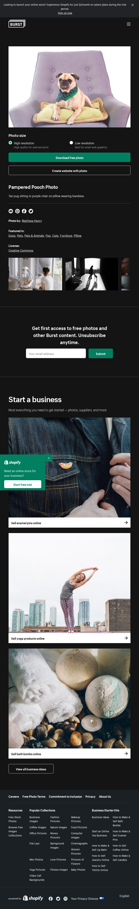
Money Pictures (55, 835)
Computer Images (77, 835)
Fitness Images (59, 869)
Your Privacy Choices (84, 898)
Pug (48, 235)
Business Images (35, 819)
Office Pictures (38, 833)
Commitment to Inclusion (65, 796)
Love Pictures (58, 859)
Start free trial (22, 484)
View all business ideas (31, 768)
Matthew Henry (32, 220)
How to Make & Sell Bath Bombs (121, 821)
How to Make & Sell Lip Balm (100, 847)
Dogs (12, 235)
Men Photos (36, 859)
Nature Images (58, 827)
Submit (101, 353)
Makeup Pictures (76, 819)
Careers (14, 796)
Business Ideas (100, 817)
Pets (20, 235)
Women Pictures (76, 851)
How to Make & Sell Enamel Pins (121, 835)
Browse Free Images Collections (16, 831)
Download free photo (69, 157)
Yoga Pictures (37, 869)
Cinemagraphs (79, 843)
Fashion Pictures (55, 819)
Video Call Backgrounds (37, 877)
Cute (55, 235)
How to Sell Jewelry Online (100, 857)
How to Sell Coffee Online (121, 847)
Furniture (66, 235)
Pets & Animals (34, 235)
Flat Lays (34, 843)
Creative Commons (21, 250)
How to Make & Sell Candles (121, 857)
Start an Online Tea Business (100, 833)
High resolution (24, 143)
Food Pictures (79, 827)
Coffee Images (38, 827)
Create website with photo (69, 170)
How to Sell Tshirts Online (100, 868)
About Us (105, 796)
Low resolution (84, 143)
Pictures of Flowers (77, 861)
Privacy (90, 796)
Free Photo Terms (33, 796)
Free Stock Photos (15, 819)
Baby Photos (78, 869)
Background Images (57, 845)
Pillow (77, 235)
